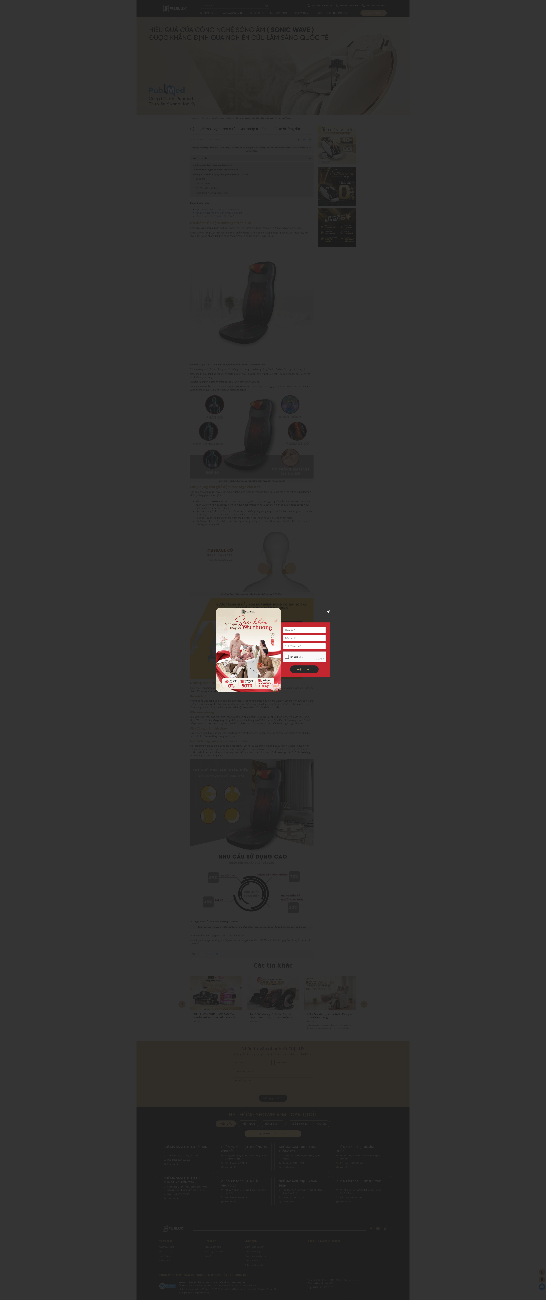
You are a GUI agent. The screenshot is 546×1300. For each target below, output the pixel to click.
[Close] (326, 611)
